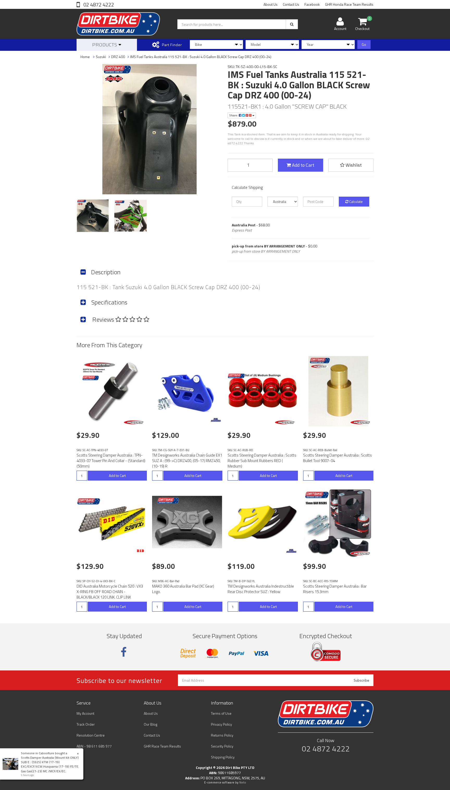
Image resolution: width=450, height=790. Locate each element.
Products (105, 44)
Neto (242, 782)
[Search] (292, 24)
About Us (271, 4)
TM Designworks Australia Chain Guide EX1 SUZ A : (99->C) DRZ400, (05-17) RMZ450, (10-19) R (187, 460)
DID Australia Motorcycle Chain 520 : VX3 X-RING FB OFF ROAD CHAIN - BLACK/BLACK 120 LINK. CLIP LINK (110, 591)
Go (364, 44)
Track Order (86, 724)
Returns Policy (222, 735)
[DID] (140, 551)
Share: (234, 115)
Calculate (355, 201)
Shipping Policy (223, 757)
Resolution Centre (91, 735)
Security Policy (222, 746)
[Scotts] (134, 422)
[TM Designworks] (216, 420)
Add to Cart (302, 165)
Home (85, 56)
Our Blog (150, 724)
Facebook (312, 4)
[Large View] (93, 216)
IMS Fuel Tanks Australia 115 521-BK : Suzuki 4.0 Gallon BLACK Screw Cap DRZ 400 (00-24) (200, 56)
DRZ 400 (118, 56)
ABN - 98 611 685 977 (94, 746)
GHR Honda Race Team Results (349, 4)
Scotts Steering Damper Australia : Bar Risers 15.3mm (335, 589)
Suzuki (101, 56)
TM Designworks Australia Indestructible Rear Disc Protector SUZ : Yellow (261, 589)
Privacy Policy (221, 724)
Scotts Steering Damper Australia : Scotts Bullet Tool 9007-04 (337, 458)
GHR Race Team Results (162, 746)
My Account (85, 713)
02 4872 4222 (98, 5)
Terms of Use (221, 713)
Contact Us (291, 4)
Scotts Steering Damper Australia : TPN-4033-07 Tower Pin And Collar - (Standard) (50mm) (111, 460)
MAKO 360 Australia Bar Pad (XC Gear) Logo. (183, 589)
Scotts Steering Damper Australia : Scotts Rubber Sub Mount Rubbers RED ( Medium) (262, 460)
